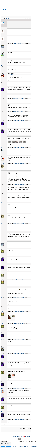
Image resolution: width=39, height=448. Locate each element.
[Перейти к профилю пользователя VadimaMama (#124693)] (2, 160)
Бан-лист (21, 436)
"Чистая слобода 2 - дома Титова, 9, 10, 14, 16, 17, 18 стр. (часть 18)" (18, 21)
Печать (25, 18)
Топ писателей (18, 436)
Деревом (30, 18)
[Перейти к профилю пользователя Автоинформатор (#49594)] (2, 24)
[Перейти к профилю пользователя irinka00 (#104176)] (2, 253)
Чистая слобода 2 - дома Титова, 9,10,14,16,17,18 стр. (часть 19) (18, 213)
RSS (27, 18)
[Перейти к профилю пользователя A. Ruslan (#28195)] (2, 151)
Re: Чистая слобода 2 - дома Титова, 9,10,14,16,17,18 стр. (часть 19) (18, 98)
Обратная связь (28, 436)
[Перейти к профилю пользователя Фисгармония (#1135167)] (2, 218)
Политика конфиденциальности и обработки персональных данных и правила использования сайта (28, 446)
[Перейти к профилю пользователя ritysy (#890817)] (2, 350)
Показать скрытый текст (10, 74)
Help (25, 436)
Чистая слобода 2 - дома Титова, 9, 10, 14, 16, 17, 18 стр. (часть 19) (18, 43)
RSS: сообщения (14, 436)
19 (9, 18)
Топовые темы (25, 11)
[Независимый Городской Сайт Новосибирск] (3, 9)
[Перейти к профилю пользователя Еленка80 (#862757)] (2, 393)
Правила (24, 436)
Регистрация (17, 11)
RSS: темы (11, 436)
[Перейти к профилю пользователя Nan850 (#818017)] (2, 32)
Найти (14, 11)
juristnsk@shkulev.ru (14, 446)
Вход (27, 11)
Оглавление (12, 11)
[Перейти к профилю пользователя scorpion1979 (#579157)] (2, 245)
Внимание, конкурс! (21, 11)
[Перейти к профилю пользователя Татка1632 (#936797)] (2, 336)
